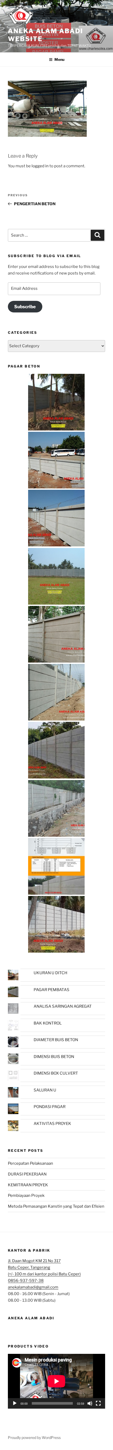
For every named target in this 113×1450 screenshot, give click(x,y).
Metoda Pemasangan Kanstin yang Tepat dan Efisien (56, 1206)
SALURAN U (45, 1090)
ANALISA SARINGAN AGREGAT (63, 1006)
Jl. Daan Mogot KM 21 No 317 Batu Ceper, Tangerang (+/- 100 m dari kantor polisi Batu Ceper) (44, 1267)
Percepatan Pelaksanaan (30, 1163)
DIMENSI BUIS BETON (54, 1056)
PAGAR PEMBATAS (51, 989)
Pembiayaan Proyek (26, 1195)
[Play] (14, 1403)
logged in (40, 166)
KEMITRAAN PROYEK (28, 1185)
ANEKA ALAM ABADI (31, 1318)
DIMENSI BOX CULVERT (56, 1073)
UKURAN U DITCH (50, 973)
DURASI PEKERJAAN (27, 1174)
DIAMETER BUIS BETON (56, 1039)
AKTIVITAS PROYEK (52, 1123)
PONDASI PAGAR (49, 1106)
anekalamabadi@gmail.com (33, 1287)
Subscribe (25, 306)
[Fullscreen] (98, 1403)
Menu (59, 59)
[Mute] (90, 1403)
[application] (56, 1381)
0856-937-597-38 (26, 1280)
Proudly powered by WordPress (34, 1437)
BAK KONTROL (48, 1023)
